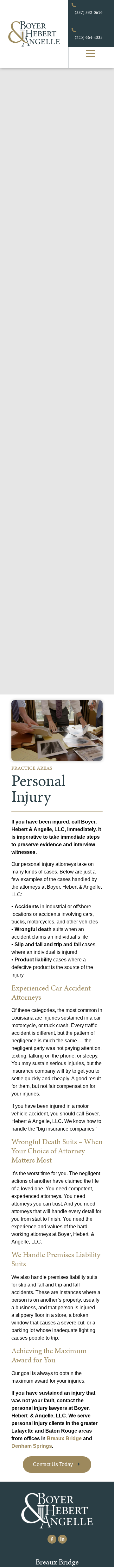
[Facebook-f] (52, 1539)
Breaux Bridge (64, 1438)
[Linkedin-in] (62, 1539)
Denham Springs (31, 1446)
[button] (91, 54)
